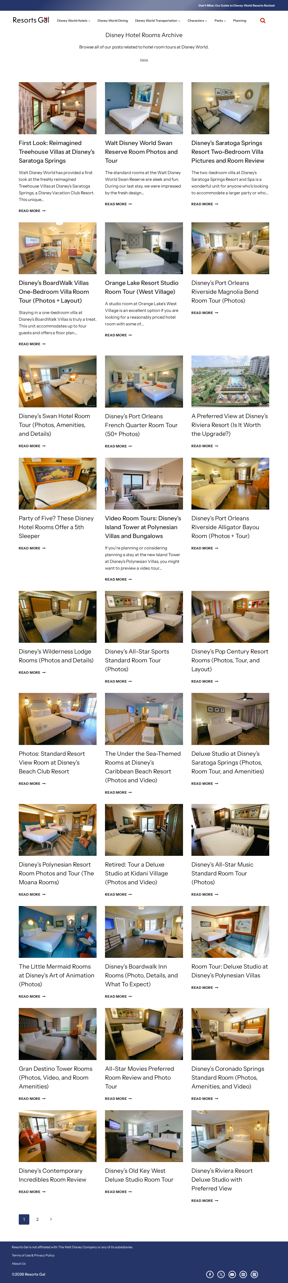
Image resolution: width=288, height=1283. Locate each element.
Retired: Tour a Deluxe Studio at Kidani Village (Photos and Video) (136, 873)
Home (144, 60)
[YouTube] (232, 1274)
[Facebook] (210, 1274)
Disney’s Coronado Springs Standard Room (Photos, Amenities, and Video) (227, 1077)
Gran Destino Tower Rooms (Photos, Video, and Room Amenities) (56, 1077)
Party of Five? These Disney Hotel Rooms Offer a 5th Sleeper (56, 527)
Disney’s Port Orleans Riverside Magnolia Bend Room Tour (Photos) (225, 291)
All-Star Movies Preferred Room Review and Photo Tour (139, 1077)
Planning (239, 21)
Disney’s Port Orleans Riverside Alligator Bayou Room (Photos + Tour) (225, 527)
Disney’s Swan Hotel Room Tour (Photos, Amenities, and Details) (54, 424)
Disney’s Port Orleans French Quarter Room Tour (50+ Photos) (141, 425)
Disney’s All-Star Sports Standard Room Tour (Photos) (137, 660)
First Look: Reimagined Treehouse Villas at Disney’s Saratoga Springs (57, 151)
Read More (32, 211)
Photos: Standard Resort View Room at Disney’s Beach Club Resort (52, 762)
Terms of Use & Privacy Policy (33, 1255)
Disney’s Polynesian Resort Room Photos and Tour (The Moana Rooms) (56, 873)
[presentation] (58, 108)
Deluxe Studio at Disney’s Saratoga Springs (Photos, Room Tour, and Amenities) (227, 762)
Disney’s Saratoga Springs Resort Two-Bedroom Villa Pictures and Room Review (228, 151)
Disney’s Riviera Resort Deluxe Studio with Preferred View (222, 1179)
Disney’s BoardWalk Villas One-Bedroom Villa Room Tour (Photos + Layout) (54, 291)
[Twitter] (221, 1274)
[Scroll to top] (277, 1265)
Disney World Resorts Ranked (254, 5)
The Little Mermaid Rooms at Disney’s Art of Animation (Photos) (56, 975)
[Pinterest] (243, 1274)
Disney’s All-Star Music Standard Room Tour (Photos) (222, 873)
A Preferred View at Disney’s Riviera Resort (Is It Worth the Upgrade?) (229, 424)
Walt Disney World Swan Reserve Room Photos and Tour (141, 151)
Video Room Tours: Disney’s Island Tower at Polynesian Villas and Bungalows (143, 527)
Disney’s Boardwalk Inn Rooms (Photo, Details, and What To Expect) (141, 975)
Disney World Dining (113, 21)
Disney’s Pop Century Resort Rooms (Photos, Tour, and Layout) (229, 660)
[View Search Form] (260, 20)
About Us (19, 1264)
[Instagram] (254, 1274)
